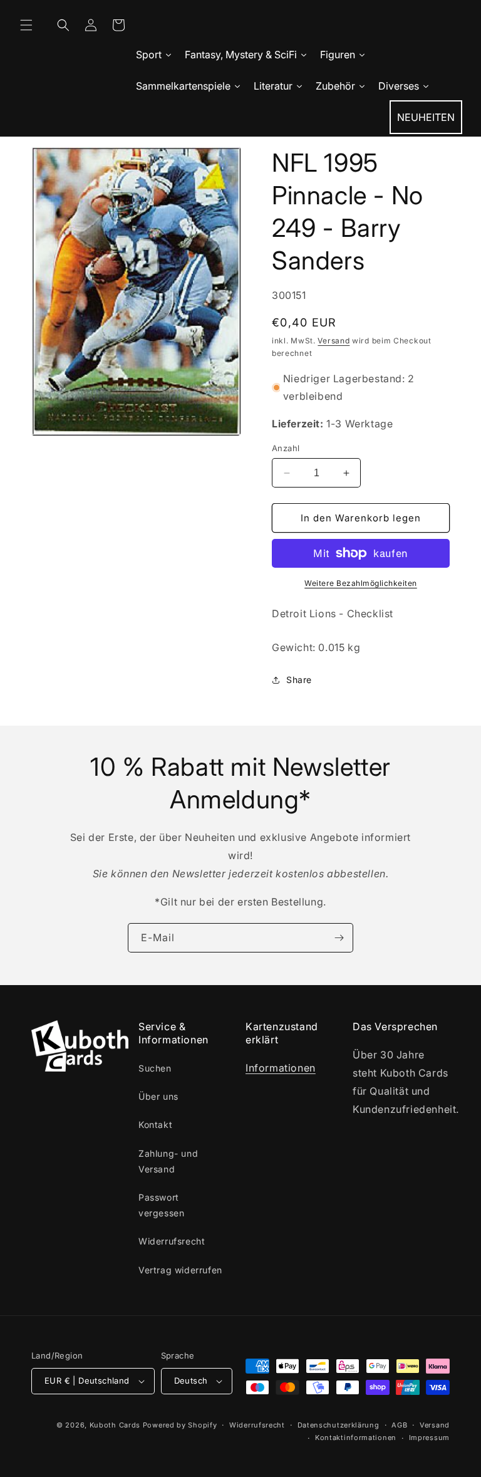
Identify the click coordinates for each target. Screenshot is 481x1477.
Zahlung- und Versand (168, 1161)
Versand (333, 340)
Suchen (155, 1068)
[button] (26, 25)
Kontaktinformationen (355, 1437)
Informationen (281, 1068)
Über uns (158, 1096)
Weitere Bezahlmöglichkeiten (360, 583)
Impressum (429, 1437)
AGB (399, 1425)
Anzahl (285, 448)
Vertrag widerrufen (180, 1270)
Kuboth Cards (115, 1425)
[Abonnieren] (339, 937)
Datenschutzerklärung (338, 1425)
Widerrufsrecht (171, 1241)
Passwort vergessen (161, 1205)
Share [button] (299, 679)
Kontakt (155, 1124)
